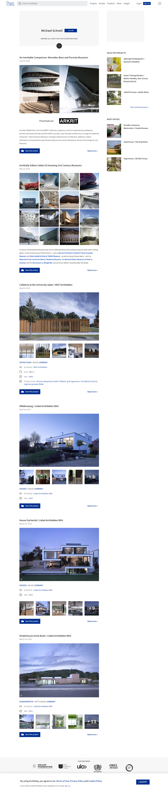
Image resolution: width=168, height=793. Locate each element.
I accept (143, 782)
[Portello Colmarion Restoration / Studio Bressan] (114, 131)
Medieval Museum (54, 259)
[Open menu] (160, 3)
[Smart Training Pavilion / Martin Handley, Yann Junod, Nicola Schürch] (114, 81)
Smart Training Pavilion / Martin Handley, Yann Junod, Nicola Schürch (136, 78)
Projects (93, 3)
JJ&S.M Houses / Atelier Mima (136, 92)
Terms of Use (62, 781)
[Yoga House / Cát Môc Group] (114, 164)
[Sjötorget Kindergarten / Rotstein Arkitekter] (114, 64)
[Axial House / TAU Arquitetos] (114, 147)
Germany (43, 362)
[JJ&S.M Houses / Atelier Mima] (114, 98)
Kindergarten (26, 701)
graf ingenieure (73, 381)
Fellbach (62, 381)
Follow (70, 31)
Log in (139, 3)
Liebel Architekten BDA (42, 493)
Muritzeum (36, 263)
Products (111, 3)
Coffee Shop (25, 362)
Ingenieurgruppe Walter (34, 384)
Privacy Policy (77, 781)
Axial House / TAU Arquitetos (136, 142)
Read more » (92, 151)
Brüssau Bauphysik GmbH (47, 381)
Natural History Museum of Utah (77, 259)
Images (127, 3)
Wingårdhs (48, 263)
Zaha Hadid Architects (38, 256)
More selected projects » (139, 107)
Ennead (22, 263)
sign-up (67, 786)
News (119, 3)
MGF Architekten (40, 367)
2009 (31, 376)
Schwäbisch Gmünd (89, 381)
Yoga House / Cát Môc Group (135, 158)
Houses (23, 488)
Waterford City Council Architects (32, 259)
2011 (31, 711)
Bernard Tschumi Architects (70, 253)
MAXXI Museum (54, 256)
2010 (31, 498)
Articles (102, 3)
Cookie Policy (95, 781)
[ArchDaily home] (10, 3)
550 (30, 372)
